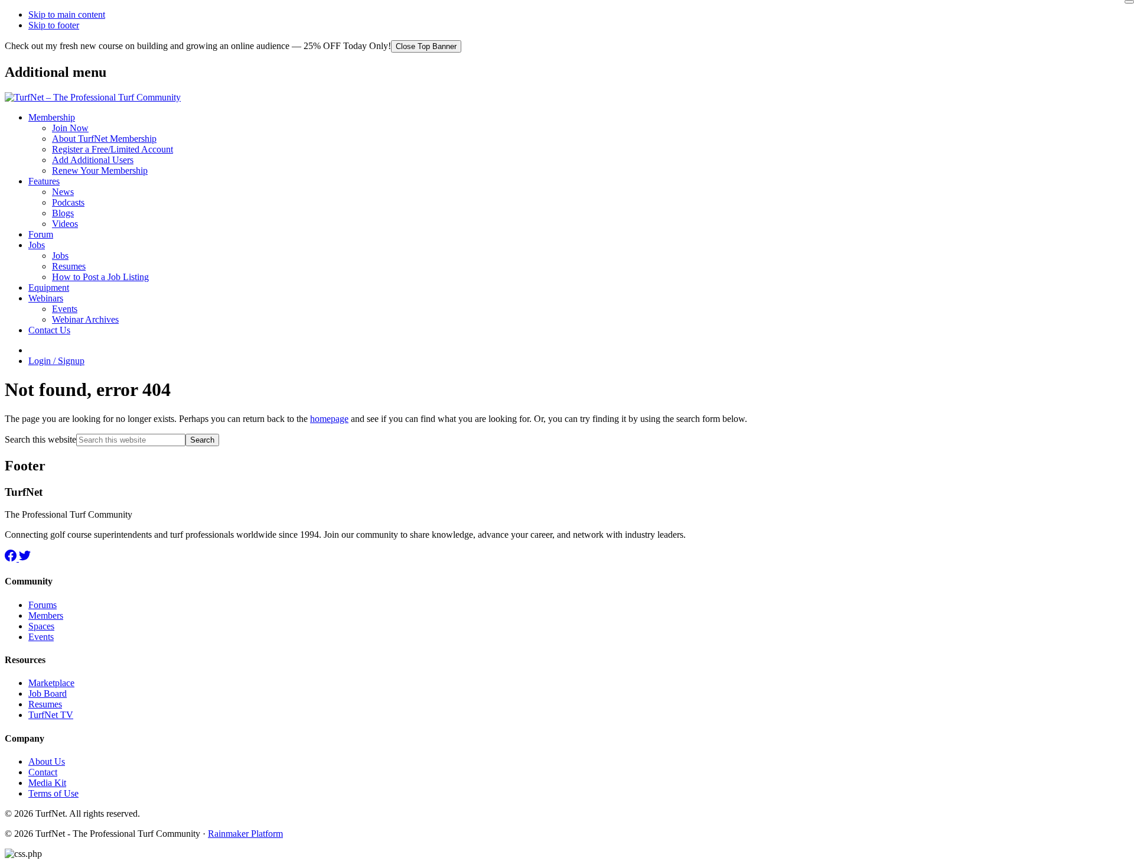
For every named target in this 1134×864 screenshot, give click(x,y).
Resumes (69, 266)
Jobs (36, 245)
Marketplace (51, 683)
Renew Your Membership (100, 170)
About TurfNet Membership (104, 139)
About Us (46, 761)
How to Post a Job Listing (100, 277)
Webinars (45, 298)
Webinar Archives (85, 319)
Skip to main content (66, 14)
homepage (329, 419)
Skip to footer (53, 25)
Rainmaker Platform (245, 834)
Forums (42, 605)
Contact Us (49, 330)
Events (64, 309)
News (63, 192)
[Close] (1129, 2)
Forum (40, 234)
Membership (51, 117)
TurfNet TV (50, 715)
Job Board (47, 693)
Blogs (63, 213)
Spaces (41, 626)
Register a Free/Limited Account (112, 149)
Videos (65, 224)
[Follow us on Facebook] (12, 558)
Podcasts (68, 202)
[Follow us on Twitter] (25, 558)
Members (45, 615)
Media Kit (47, 783)
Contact (42, 772)
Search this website (40, 439)
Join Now (70, 128)
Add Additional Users (92, 160)
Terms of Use (53, 793)
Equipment (48, 287)
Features (44, 181)
